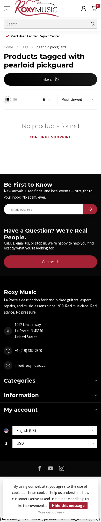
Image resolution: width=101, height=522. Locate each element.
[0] (94, 8)
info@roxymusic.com (31, 365)
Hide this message (68, 505)
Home (8, 47)
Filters (47, 79)
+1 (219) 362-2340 (28, 350)
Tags (24, 47)
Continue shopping (51, 136)
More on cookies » (51, 512)
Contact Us (50, 261)
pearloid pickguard (51, 47)
